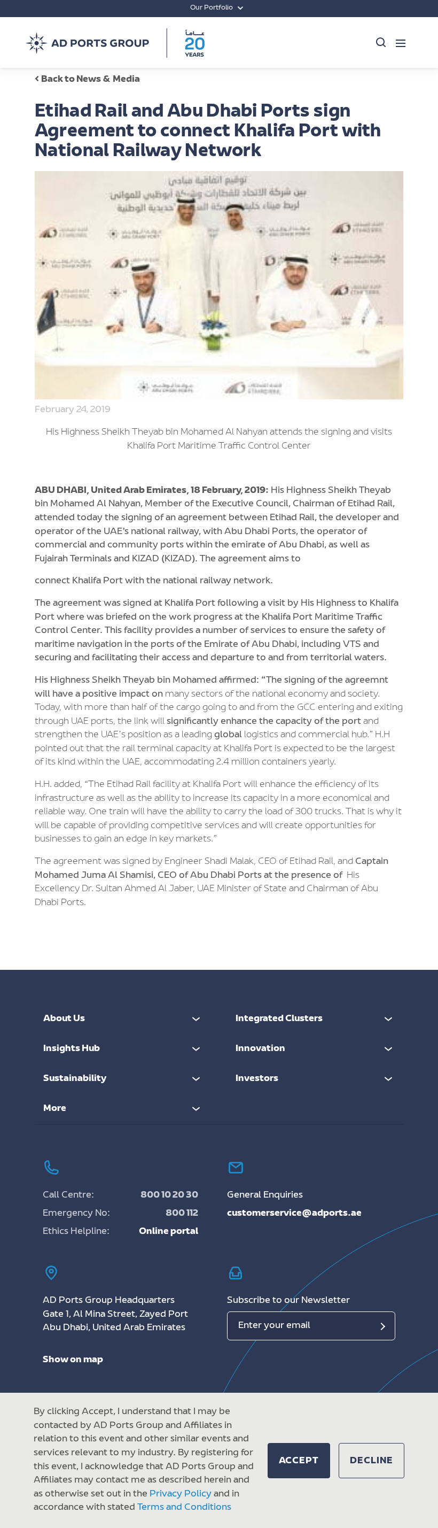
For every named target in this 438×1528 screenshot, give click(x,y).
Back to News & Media (90, 79)
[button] (299, 1460)
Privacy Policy (181, 1494)
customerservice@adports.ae (294, 1213)
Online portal (168, 1231)
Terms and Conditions (184, 1507)
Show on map (73, 1360)
